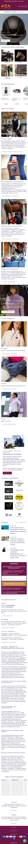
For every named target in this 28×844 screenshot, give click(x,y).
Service (13, 827)
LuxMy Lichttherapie (6, 717)
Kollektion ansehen (9, 353)
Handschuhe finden (9, 389)
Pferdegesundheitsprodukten (11, 662)
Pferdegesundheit (12, 711)
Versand (14, 810)
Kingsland (3, 738)
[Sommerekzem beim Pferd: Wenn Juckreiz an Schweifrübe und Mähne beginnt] (5, 527)
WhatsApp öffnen (8, 627)
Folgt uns (13, 834)
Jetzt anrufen (7, 615)
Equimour (20, 746)
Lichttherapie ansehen (10, 239)
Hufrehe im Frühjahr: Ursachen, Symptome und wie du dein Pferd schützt (17, 541)
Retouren (3, 765)
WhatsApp (7, 473)
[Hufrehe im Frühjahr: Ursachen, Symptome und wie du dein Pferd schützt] (5, 538)
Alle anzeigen (20, 522)
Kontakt (14, 823)
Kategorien (14, 830)
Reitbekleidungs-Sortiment (12, 735)
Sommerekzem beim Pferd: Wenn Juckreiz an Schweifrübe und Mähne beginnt (18, 530)
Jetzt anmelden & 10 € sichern (14, 584)
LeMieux (17, 736)
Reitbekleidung (12, 661)
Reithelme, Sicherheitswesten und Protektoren (13, 700)
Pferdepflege (6, 741)
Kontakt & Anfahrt (9, 642)
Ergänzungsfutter (5, 713)
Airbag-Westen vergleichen (12, 151)
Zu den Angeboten (9, 424)
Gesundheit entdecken (10, 196)
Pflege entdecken (8, 282)
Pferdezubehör (20, 661)
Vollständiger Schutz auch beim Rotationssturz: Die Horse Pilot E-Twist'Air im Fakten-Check (18, 553)
